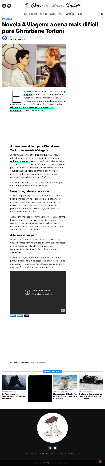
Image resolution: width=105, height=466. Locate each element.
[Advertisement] (38, 128)
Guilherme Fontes (20, 161)
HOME (24, 14)
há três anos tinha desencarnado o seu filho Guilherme (36, 107)
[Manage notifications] (100, 461)
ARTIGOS (60, 14)
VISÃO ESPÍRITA (70, 14)
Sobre (80, 14)
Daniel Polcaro (17, 39)
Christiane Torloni (39, 363)
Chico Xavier (33, 14)
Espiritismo (43, 14)
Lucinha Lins (42, 155)
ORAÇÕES (52, 14)
